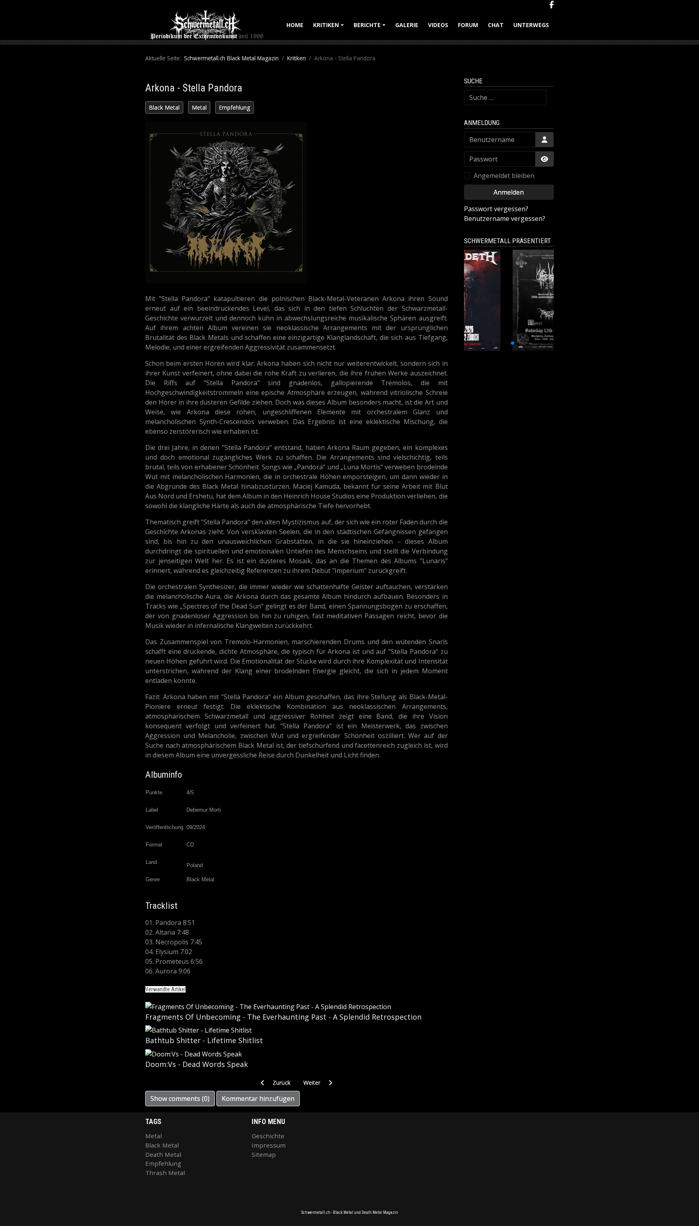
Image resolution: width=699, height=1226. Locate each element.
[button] (490, 343)
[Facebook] (551, 5)
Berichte (371, 27)
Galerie (406, 25)
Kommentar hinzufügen (258, 1098)
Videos (438, 25)
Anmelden (509, 192)
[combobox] (505, 97)
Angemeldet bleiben (504, 175)
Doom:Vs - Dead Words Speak (196, 1064)
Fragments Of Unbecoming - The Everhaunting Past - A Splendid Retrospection (283, 1017)
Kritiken (329, 27)
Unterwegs (531, 25)
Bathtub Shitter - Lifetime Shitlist (204, 1040)
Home (294, 25)
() (180, 1098)
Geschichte (268, 1136)
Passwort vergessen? (496, 208)
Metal (199, 107)
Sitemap (264, 1154)
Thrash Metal (165, 1173)
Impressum (269, 1145)
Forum (468, 25)
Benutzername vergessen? (504, 218)
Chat (496, 25)
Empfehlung (234, 107)
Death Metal (163, 1154)
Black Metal (164, 107)
